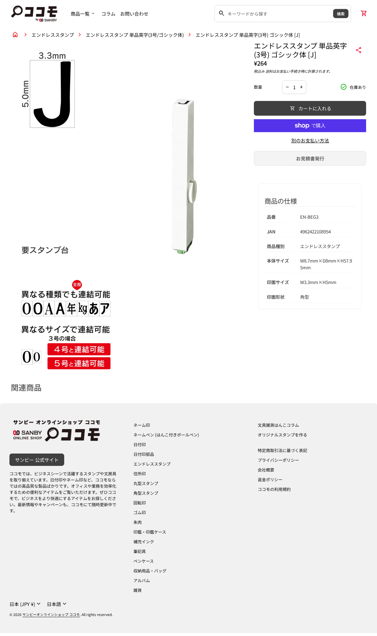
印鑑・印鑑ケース (149, 532)
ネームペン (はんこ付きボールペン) (166, 435)
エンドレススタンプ (53, 34)
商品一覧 (83, 13)
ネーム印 (141, 425)
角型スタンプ (145, 493)
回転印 (139, 503)
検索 (341, 13)
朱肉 (137, 522)
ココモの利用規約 (274, 489)
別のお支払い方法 (310, 140)
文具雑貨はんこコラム (278, 425)
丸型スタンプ (145, 483)
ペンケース (143, 561)
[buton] (25, 603)
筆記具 (139, 551)
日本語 (57, 603)
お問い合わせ (134, 13)
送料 (268, 71)
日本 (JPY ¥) (25, 603)
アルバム (141, 580)
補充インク (143, 541)
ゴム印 (139, 512)
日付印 (139, 444)
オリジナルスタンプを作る (282, 435)
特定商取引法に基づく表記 (282, 450)
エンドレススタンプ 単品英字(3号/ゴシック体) (135, 34)
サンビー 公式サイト (37, 459)
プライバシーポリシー (278, 460)
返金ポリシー (270, 479)
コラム (108, 13)
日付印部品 (143, 454)
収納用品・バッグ (149, 571)
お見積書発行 (310, 158)
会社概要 (266, 470)
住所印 (139, 473)
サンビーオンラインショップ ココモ (51, 614)
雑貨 (137, 590)
